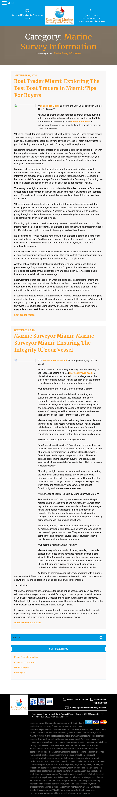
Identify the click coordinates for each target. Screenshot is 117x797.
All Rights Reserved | (61, 714)
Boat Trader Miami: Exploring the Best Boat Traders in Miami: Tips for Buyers (56, 88)
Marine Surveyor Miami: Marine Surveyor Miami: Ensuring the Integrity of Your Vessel (54, 343)
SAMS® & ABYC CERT (91, 18)
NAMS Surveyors (21, 667)
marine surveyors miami (24, 662)
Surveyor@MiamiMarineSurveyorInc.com (88, 707)
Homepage (42, 53)
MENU (11, 3)
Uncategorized (20, 672)
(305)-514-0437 (92, 15)
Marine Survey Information (26, 657)
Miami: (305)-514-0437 (77, 700)
